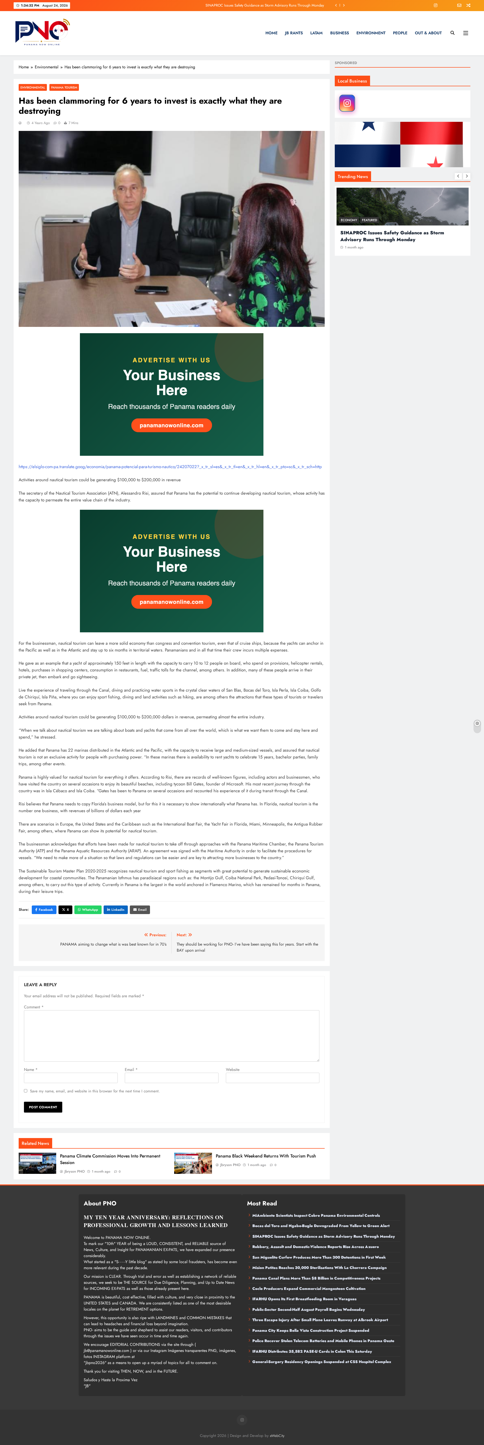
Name (31, 1069)
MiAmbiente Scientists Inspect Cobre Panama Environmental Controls (316, 1215)
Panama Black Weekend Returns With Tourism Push (266, 1156)
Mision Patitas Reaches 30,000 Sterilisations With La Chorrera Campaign (319, 1267)
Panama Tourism (64, 87)
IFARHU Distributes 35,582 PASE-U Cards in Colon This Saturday (312, 1351)
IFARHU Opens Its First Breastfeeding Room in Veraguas (304, 1299)
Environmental (32, 87)
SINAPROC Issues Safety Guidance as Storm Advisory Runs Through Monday (323, 1236)
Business (339, 33)
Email (142, 909)
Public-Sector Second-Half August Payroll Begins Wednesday (308, 1309)
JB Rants (294, 33)
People (400, 33)
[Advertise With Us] (171, 394)
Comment (34, 1007)
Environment (370, 33)
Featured (369, 220)
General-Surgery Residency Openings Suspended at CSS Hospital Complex (321, 1362)
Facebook (46, 909)
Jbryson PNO (75, 1171)
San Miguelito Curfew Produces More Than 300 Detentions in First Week (319, 1257)
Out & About (428, 33)
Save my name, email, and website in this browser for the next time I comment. (95, 1091)
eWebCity (277, 1435)
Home (271, 33)
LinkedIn (117, 909)
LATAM (316, 33)
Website (232, 1069)
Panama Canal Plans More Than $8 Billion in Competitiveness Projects (316, 1278)
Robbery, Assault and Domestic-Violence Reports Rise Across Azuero (271, 5)
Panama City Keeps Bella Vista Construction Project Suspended (310, 1330)
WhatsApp (90, 909)
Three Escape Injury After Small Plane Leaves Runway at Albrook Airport (320, 1320)
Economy (349, 220)
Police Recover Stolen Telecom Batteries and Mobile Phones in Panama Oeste (323, 1341)
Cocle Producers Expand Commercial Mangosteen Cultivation (309, 1288)
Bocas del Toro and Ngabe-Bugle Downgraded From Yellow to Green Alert (320, 1226)
